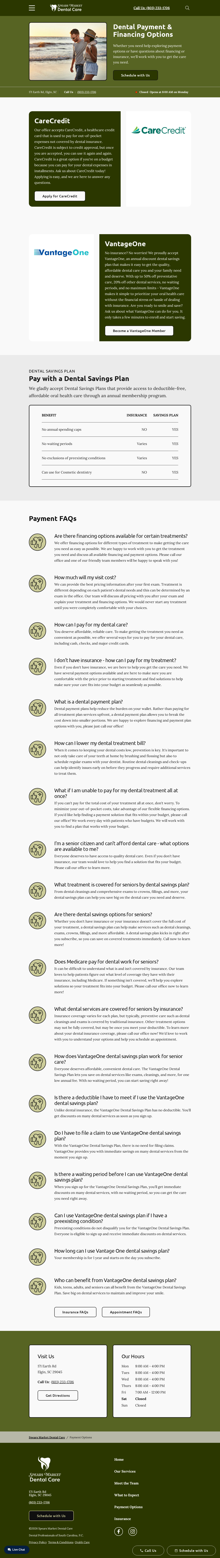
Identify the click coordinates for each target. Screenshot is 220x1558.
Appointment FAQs (126, 1312)
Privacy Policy (38, 1542)
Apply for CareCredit (59, 196)
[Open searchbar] (187, 8)
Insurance (122, 1519)
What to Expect (126, 1495)
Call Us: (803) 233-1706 (152, 8)
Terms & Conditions (60, 1542)
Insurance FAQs (75, 1312)
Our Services (125, 1471)
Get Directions (58, 1395)
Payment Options (128, 1507)
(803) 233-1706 (86, 92)
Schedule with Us (135, 75)
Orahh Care (82, 1542)
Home (119, 1459)
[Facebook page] (118, 1531)
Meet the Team (126, 1483)
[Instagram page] (132, 1531)
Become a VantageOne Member (139, 330)
